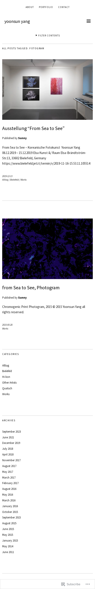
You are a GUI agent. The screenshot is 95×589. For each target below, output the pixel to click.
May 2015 (7, 535)
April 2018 (7, 454)
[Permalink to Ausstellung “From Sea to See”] (47, 118)
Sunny (22, 138)
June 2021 (8, 437)
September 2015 (11, 517)
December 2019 (11, 443)
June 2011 (8, 552)
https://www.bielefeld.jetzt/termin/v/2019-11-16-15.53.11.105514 (46, 163)
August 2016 (9, 489)
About (30, 7)
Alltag (5, 179)
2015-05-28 (7, 324)
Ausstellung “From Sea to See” (33, 128)
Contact (64, 7)
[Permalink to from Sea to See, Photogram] (47, 278)
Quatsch (7, 388)
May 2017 (7, 472)
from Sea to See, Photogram (31, 287)
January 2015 (10, 540)
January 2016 (10, 506)
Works (24, 179)
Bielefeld (14, 179)
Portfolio (46, 7)
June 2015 (8, 529)
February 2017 (10, 483)
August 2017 (9, 466)
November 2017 (11, 460)
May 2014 (7, 546)
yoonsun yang (17, 21)
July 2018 (7, 449)
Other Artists (9, 382)
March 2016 (8, 500)
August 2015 (9, 523)
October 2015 (10, 512)
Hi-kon (6, 377)
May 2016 (7, 494)
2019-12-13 (7, 176)
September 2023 (11, 431)
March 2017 (8, 477)
